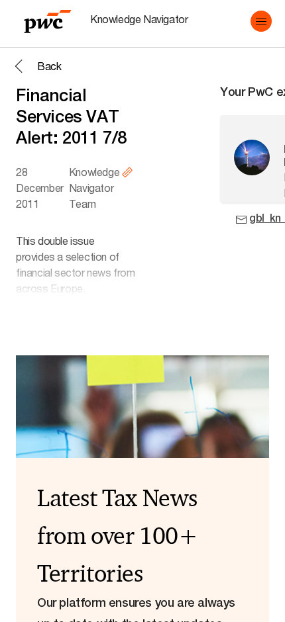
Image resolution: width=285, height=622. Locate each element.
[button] (261, 21)
